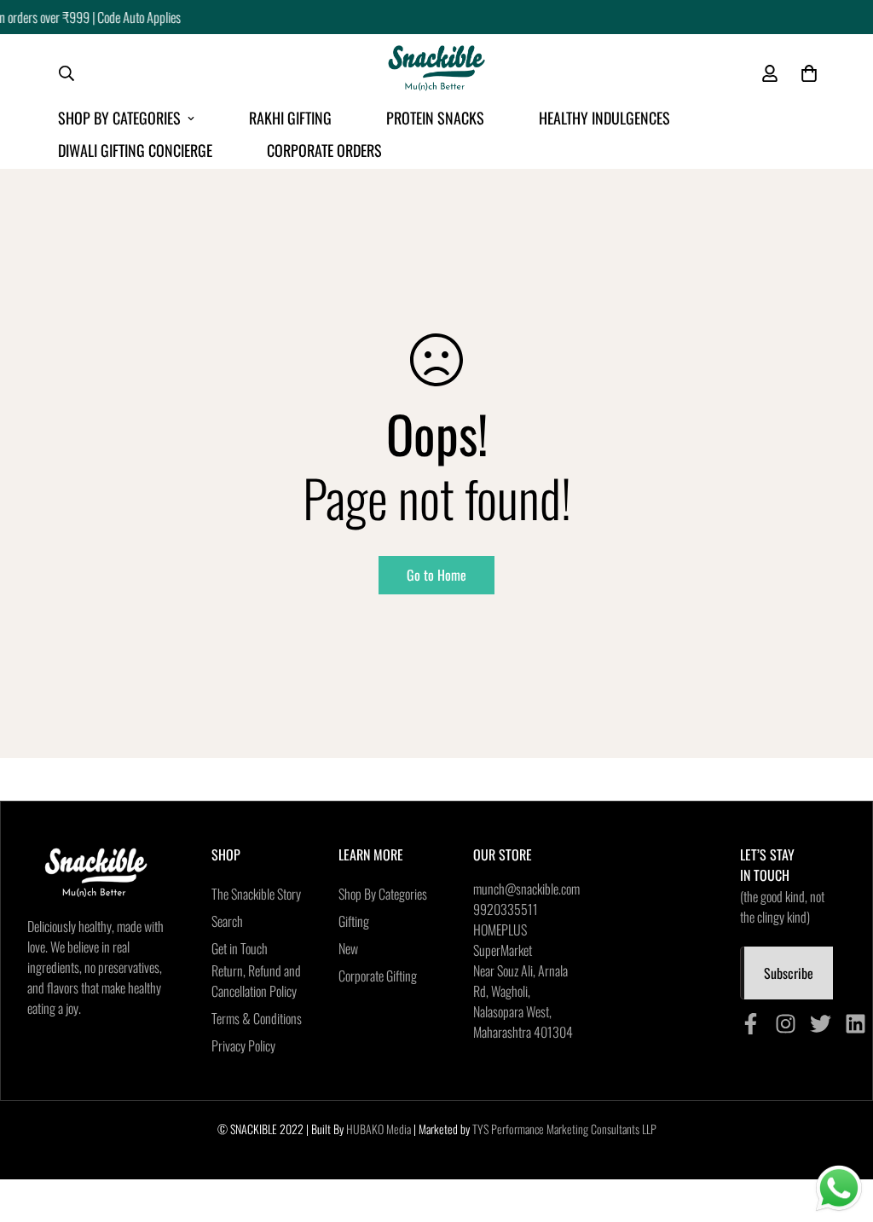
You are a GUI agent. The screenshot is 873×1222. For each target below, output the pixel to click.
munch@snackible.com (526, 888)
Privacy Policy (243, 1045)
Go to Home (436, 575)
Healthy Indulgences (604, 118)
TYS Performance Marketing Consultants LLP (564, 1129)
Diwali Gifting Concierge (135, 150)
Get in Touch (239, 948)
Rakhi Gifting (290, 118)
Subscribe (788, 973)
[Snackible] (436, 73)
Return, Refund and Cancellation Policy (256, 980)
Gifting (353, 921)
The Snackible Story (256, 893)
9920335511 (505, 909)
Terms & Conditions (256, 1018)
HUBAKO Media (378, 1129)
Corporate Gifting (377, 975)
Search (227, 921)
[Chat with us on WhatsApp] (838, 1188)
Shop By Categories (119, 118)
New (348, 948)
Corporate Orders (324, 150)
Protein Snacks (435, 118)
